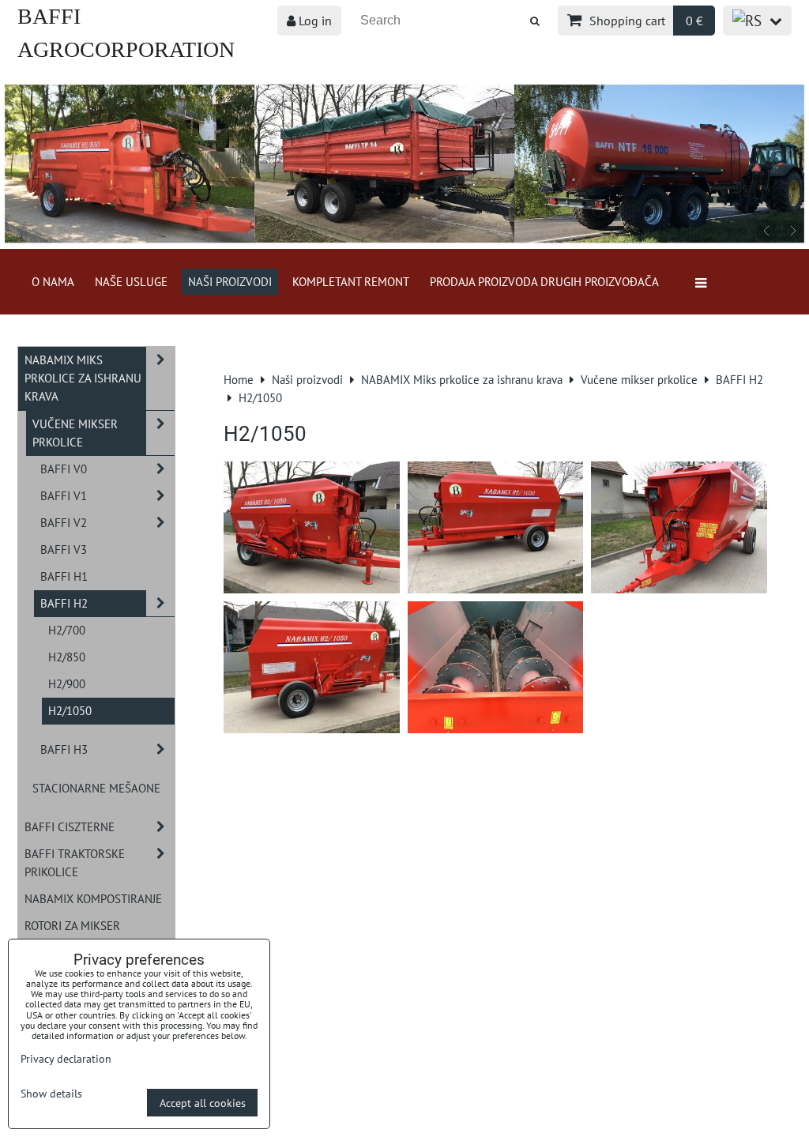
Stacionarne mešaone (96, 788)
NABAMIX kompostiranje (93, 898)
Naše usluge (131, 281)
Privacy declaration (66, 1058)
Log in (313, 20)
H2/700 (66, 630)
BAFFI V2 (63, 522)
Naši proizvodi (230, 281)
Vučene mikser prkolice (75, 433)
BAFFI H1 (64, 576)
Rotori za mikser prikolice (72, 934)
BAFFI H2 (64, 603)
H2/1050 (70, 710)
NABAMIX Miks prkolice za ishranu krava (82, 378)
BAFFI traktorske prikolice (74, 862)
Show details (51, 1093)
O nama (53, 281)
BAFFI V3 (63, 549)
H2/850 (66, 657)
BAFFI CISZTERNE (69, 826)
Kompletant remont (350, 281)
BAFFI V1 (63, 495)
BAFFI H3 (64, 749)
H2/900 (66, 683)
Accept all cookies (203, 1102)
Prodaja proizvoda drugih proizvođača (544, 281)
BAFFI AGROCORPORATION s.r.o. (126, 49)
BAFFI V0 (63, 468)
